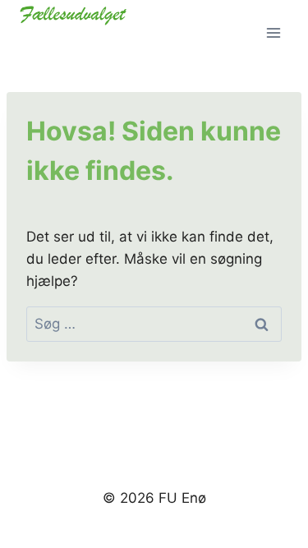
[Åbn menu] (273, 32)
